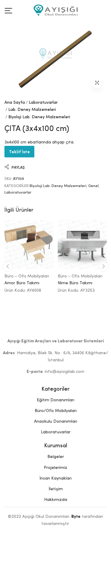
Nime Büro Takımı (75, 283)
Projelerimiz (55, 468)
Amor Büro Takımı (21, 283)
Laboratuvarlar (43, 102)
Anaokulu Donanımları (55, 421)
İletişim (56, 489)
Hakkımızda (55, 500)
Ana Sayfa (14, 102)
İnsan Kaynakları (55, 478)
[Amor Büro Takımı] (29, 244)
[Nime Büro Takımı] (82, 244)
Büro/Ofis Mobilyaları (56, 411)
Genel (93, 186)
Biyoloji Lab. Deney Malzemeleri (39, 117)
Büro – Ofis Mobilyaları (26, 276)
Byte (76, 517)
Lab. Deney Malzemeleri (32, 110)
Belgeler (55, 457)
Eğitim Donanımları (55, 400)
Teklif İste (19, 151)
